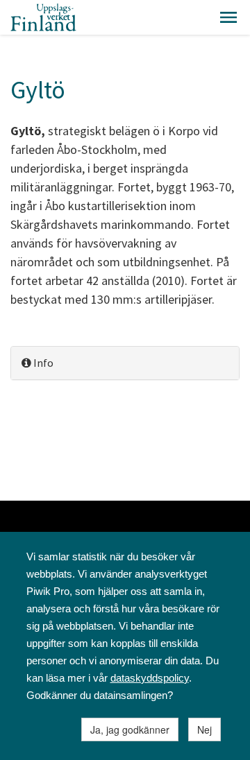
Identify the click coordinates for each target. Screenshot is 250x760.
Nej (204, 729)
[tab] (125, 363)
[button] (228, 17)
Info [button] (42, 363)
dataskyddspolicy (149, 678)
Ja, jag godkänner (129, 729)
